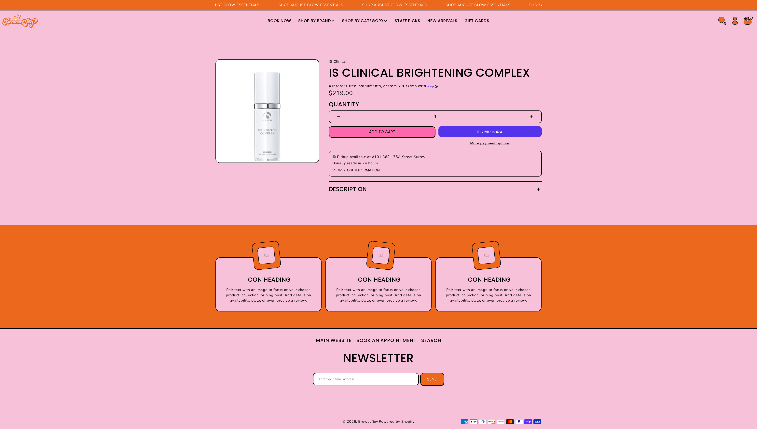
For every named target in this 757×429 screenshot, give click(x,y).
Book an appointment (386, 340)
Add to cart (382, 132)
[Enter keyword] (722, 20)
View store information (356, 170)
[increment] (531, 117)
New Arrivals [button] (442, 20)
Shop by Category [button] (363, 20)
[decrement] (339, 117)
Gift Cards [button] (476, 20)
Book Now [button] (279, 20)
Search (431, 340)
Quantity (344, 104)
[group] (267, 111)
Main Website (334, 340)
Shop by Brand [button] (314, 20)
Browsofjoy (368, 421)
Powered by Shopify (397, 421)
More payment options (490, 143)
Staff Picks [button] (407, 20)
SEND (432, 379)
